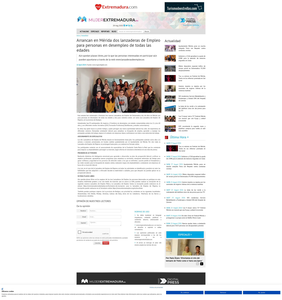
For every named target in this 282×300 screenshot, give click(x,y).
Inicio (78, 36)
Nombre (83, 211)
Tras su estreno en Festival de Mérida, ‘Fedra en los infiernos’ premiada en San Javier (192, 78)
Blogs (114, 31)
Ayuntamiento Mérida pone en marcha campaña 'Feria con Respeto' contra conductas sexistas (192, 48)
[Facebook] (124, 25)
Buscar (147, 31)
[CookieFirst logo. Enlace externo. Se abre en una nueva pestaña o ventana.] (2, 289)
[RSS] (129, 25)
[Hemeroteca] (131, 25)
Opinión (83, 223)
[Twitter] (127, 25)
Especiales (95, 31)
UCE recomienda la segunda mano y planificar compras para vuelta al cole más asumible (192, 128)
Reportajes (105, 31)
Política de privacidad (156, 287)
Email (84, 217)
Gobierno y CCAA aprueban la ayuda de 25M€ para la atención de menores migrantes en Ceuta (192, 58)
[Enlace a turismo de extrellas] (184, 7)
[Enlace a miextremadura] (117, 7)
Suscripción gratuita (191, 25)
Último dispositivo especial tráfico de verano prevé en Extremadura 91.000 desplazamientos (192, 68)
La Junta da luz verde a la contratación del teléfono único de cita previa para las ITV (192, 108)
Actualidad (84, 31)
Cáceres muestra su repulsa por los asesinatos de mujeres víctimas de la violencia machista (192, 88)
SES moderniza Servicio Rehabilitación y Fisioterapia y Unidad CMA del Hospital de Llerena (192, 98)
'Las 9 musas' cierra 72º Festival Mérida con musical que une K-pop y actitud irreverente (192, 118)
